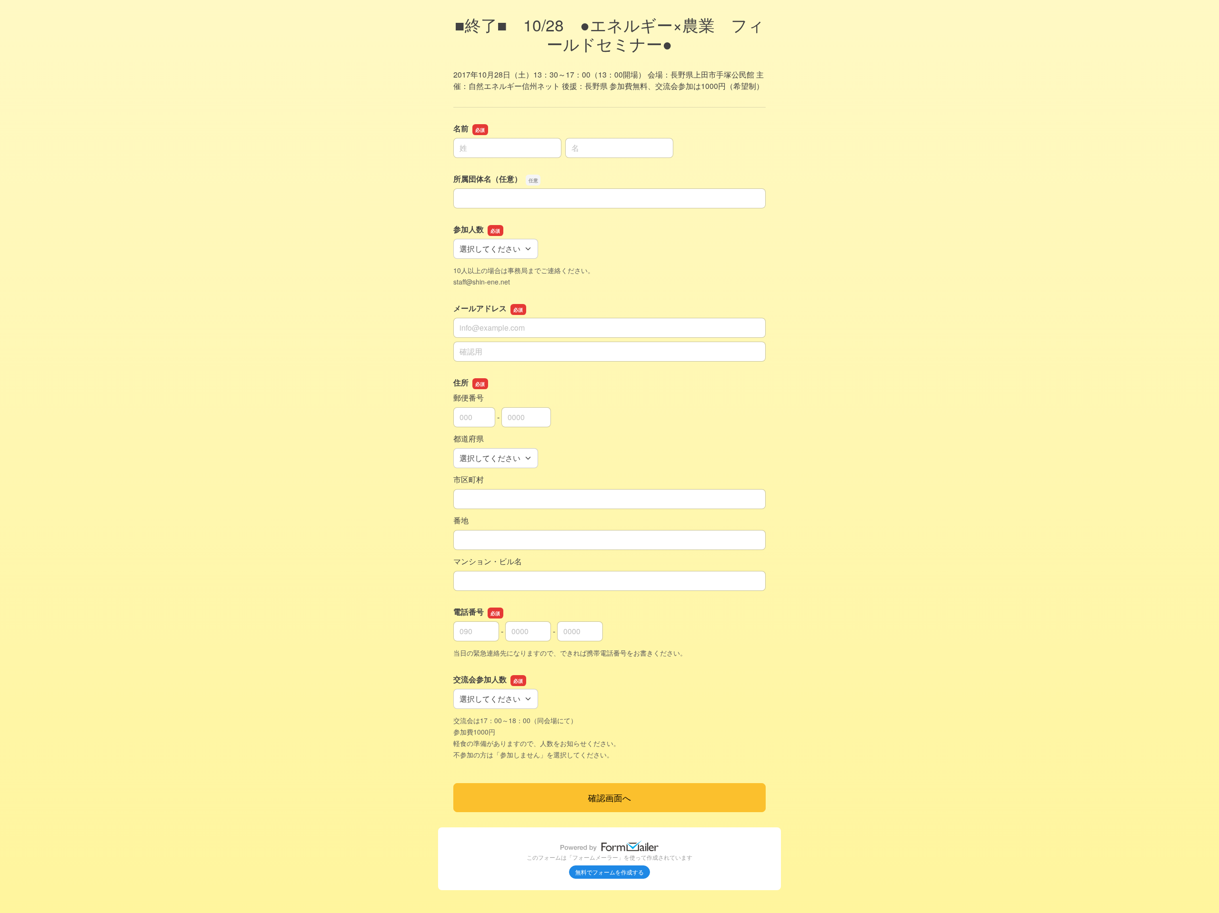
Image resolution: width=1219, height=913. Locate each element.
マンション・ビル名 (487, 561)
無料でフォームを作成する (609, 872)
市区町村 (468, 479)
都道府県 (468, 438)
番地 (461, 520)
